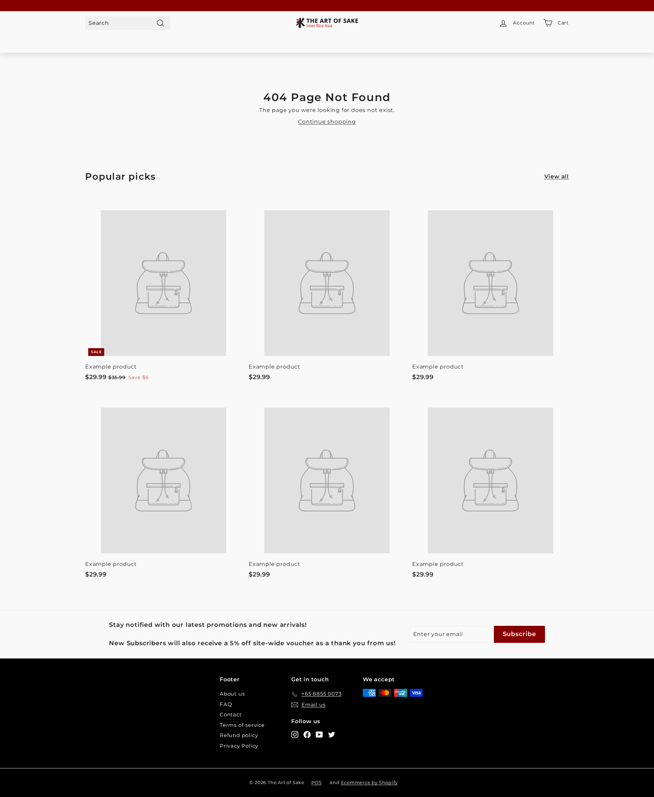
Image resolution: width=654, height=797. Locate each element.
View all (556, 176)
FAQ (226, 704)
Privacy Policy (239, 746)
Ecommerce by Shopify (369, 782)
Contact (231, 714)
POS (316, 782)
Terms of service (242, 725)
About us (232, 693)
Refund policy (239, 735)
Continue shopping (327, 121)
